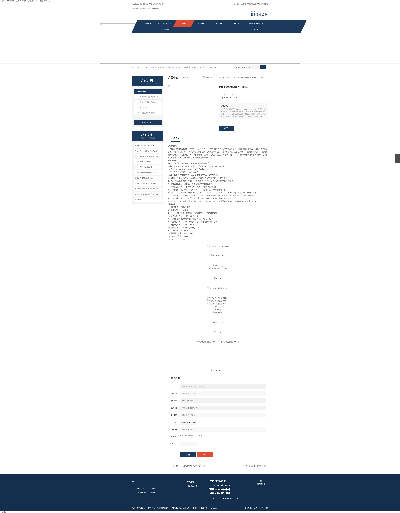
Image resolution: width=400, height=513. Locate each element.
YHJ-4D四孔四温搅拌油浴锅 (184, 67)
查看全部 (138, 199)
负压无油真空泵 (143, 107)
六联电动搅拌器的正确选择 (144, 167)
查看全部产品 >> (148, 122)
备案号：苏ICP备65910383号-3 (197, 508)
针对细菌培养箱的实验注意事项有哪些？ (148, 151)
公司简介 (139, 488)
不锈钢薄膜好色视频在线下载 (148, 97)
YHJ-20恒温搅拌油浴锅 (166, 67)
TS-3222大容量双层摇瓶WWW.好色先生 (191, 466)
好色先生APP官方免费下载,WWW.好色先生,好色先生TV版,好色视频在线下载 (25, 1)
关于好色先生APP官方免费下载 (166, 26)
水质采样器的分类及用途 (143, 161)
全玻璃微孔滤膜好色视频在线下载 (149, 113)
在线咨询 (225, 128)
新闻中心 (201, 23)
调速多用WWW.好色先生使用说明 (146, 172)
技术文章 (219, 23)
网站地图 (3, 512)
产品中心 (183, 23)
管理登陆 (264, 508)
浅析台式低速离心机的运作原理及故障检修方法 (148, 156)
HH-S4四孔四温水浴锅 (219, 67)
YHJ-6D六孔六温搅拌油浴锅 (202, 67)
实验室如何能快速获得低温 (144, 178)
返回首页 (236, 4)
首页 (215, 77)
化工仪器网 (256, 508)
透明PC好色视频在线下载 (147, 102)
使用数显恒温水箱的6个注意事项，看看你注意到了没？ (148, 183)
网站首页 (148, 23)
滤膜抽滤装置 (141, 91)
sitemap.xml (214, 508)
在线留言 (243, 4)
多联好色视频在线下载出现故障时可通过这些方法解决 (148, 145)
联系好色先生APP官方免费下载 (257, 4)
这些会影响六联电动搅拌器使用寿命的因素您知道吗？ (148, 194)
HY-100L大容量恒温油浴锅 (150, 67)
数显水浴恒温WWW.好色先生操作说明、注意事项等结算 (148, 189)
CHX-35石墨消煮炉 (259, 466)
